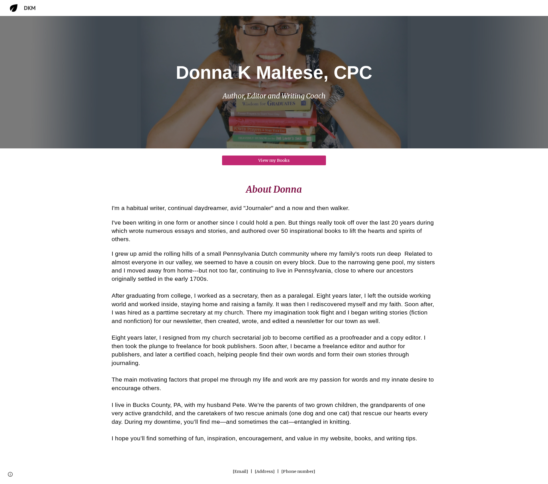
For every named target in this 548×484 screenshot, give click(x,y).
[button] (10, 474)
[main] (274, 72)
